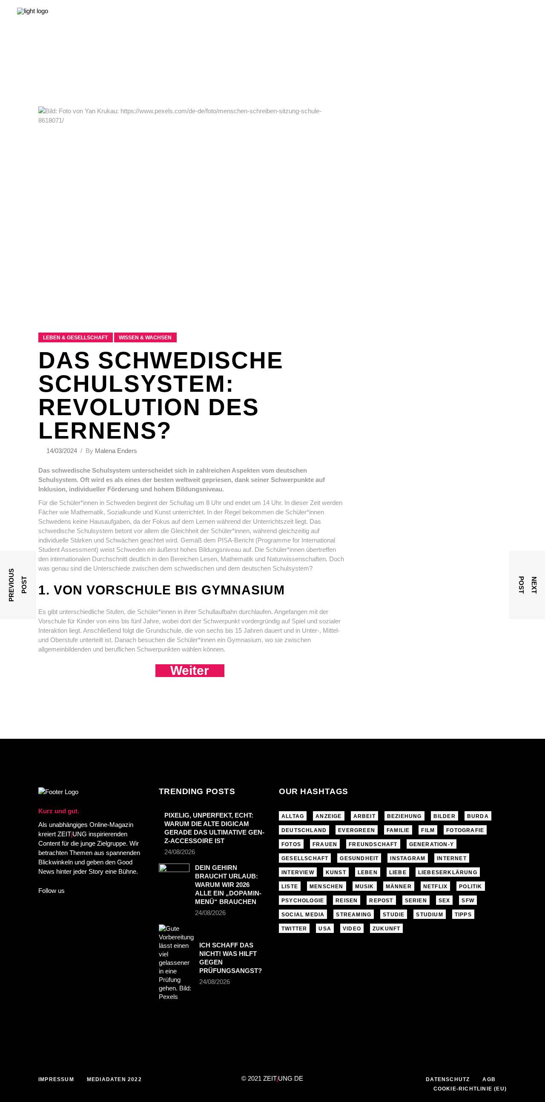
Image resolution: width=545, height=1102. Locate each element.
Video (352, 929)
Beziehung (404, 816)
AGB (489, 1079)
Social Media (302, 915)
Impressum (56, 1079)
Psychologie (302, 901)
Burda (478, 816)
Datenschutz (448, 1079)
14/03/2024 (62, 450)
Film (428, 830)
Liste (289, 887)
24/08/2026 (179, 851)
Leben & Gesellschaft (75, 338)
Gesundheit (359, 858)
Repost (381, 901)
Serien (416, 901)
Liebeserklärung (447, 872)
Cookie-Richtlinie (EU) (470, 1089)
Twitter (294, 929)
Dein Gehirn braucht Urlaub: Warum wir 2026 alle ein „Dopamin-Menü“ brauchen (228, 884)
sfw (468, 901)
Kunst (336, 872)
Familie (398, 830)
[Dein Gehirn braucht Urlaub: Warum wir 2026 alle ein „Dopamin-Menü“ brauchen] (174, 874)
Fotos (291, 844)
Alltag (292, 816)
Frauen (325, 844)
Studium (429, 915)
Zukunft (386, 929)
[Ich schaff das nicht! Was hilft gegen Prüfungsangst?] (176, 962)
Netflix (435, 887)
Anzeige (328, 816)
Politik (470, 887)
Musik (364, 887)
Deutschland (304, 830)
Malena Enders (116, 450)
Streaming (353, 915)
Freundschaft (373, 844)
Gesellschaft (304, 858)
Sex (444, 901)
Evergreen (356, 830)
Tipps (463, 915)
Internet (452, 858)
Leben (368, 872)
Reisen (347, 901)
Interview (297, 872)
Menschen (327, 887)
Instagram (407, 858)
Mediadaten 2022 (114, 1079)
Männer (399, 887)
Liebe (398, 872)
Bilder (444, 816)
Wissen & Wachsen (145, 338)
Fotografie (465, 830)
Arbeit (364, 816)
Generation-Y (431, 844)
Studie (393, 915)
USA (324, 929)
